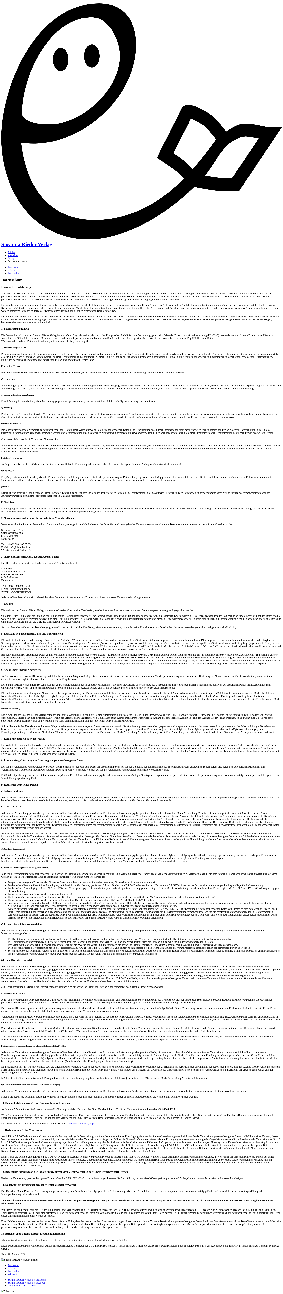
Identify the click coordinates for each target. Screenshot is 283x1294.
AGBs (11, 270)
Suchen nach (14, 261)
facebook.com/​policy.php (80, 1123)
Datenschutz (14, 273)
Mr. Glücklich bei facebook (22, 1285)
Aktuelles (13, 255)
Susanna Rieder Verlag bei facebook (26, 1282)
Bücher (11, 252)
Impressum (13, 267)
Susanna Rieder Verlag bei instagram (27, 1279)
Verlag (11, 258)
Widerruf (12, 1274)
